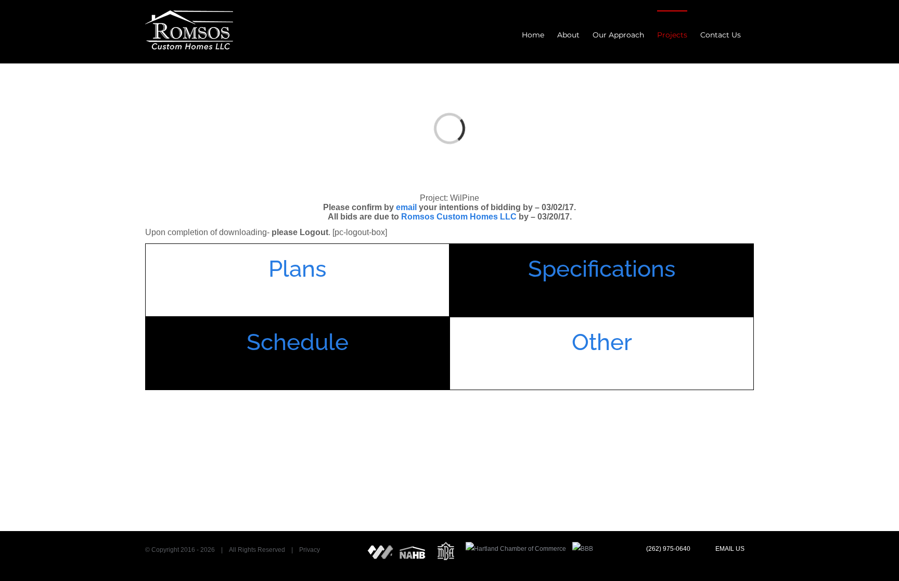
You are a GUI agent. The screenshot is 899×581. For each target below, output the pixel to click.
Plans (297, 268)
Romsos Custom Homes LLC (459, 216)
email (406, 207)
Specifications (601, 268)
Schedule (298, 342)
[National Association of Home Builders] (413, 548)
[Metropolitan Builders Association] (445, 548)
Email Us (729, 548)
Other (602, 342)
